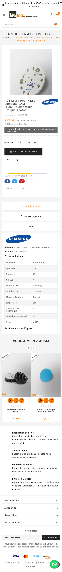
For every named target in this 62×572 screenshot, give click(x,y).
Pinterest (22, 181)
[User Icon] (51, 14)
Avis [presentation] (31, 226)
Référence (10, 247)
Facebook (7, 181)
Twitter (14, 181)
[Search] (55, 24)
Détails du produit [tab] (31, 206)
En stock (8, 251)
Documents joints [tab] (31, 216)
